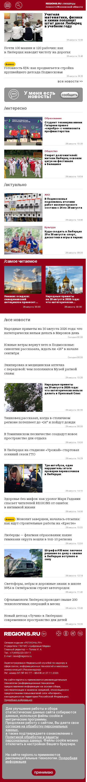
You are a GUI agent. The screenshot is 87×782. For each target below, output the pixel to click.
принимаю (43, 772)
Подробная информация (18, 699)
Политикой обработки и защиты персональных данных (31, 739)
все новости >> (70, 81)
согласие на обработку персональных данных (36, 728)
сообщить (69, 95)
